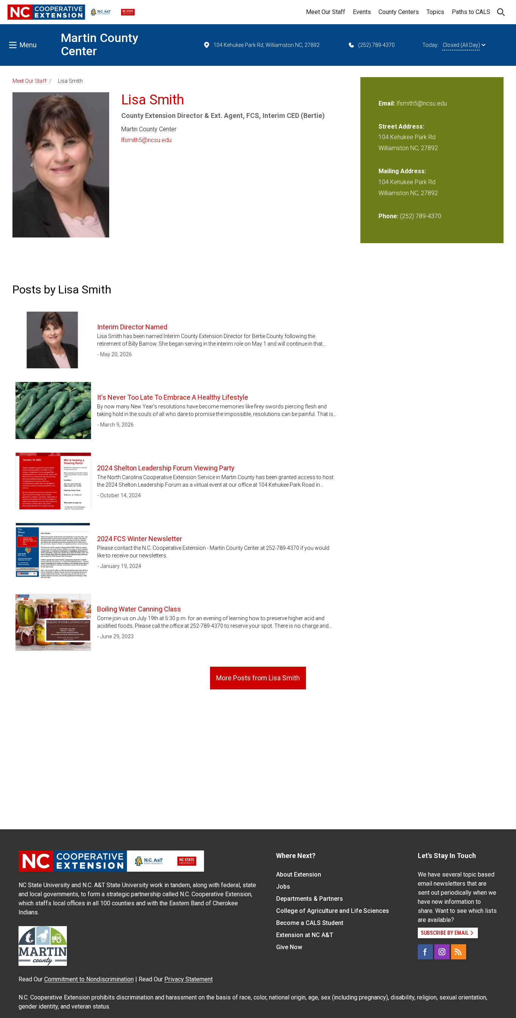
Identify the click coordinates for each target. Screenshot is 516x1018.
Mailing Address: (402, 171)
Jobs (283, 886)
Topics (435, 12)
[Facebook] (425, 951)
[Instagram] (442, 951)
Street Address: (401, 126)
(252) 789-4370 (376, 45)
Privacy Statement (188, 979)
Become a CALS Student (309, 922)
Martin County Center (99, 44)
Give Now (289, 947)
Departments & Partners (309, 898)
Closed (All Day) (461, 45)
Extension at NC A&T (304, 935)
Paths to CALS (471, 12)
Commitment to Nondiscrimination (89, 979)
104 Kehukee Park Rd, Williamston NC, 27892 (266, 45)
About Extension (298, 874)
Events (362, 12)
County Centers (399, 12)
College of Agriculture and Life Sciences (332, 910)
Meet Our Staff (325, 12)
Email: (388, 103)
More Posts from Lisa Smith (258, 678)
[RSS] (458, 951)
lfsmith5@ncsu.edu (146, 140)
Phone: (389, 216)
